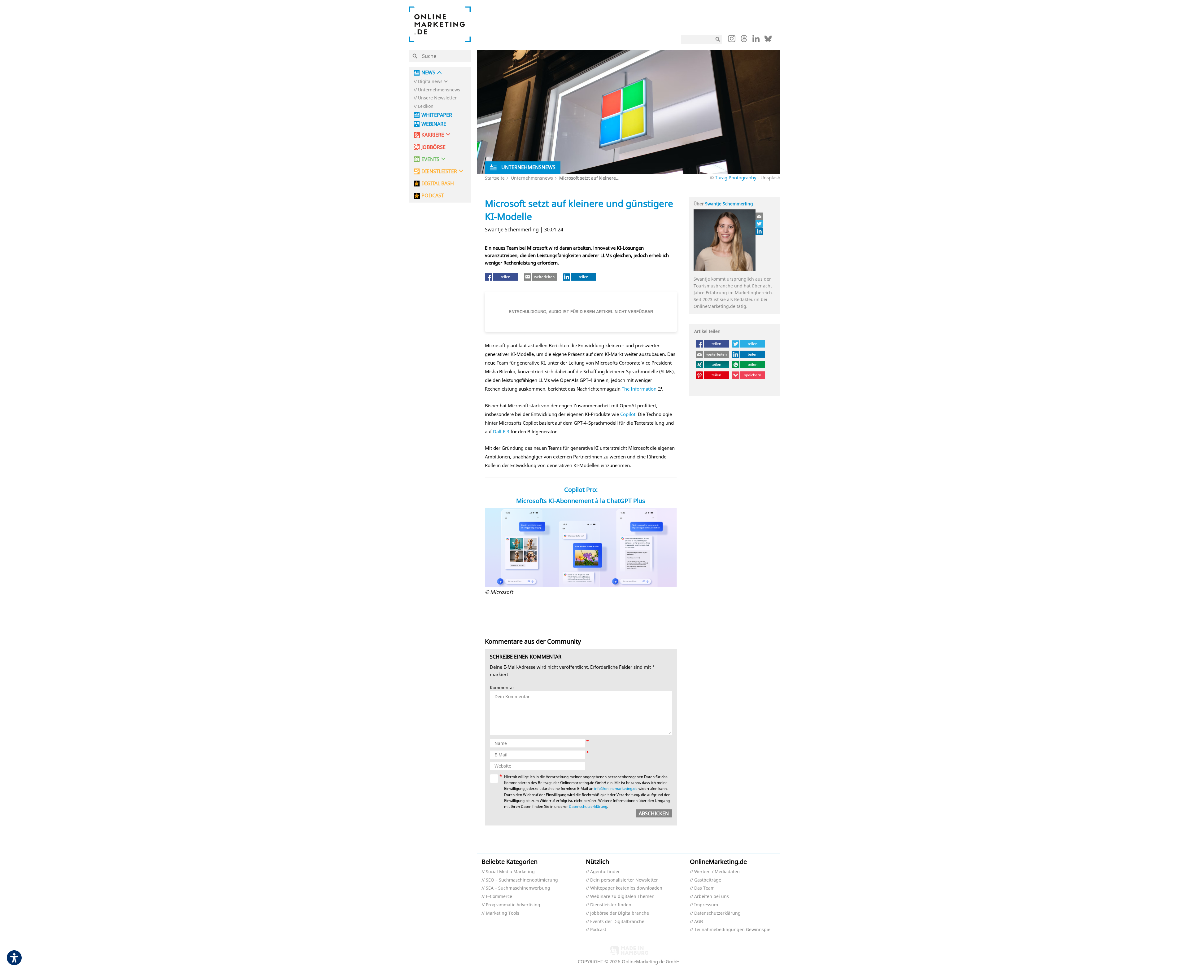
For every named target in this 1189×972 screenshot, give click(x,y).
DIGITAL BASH (437, 183)
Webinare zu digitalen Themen (622, 896)
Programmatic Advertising (513, 905)
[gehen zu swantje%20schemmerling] (760, 223)
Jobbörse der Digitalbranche (619, 913)
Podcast (598, 929)
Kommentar (502, 687)
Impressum (706, 905)
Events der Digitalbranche (617, 921)
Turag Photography (735, 177)
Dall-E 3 (501, 431)
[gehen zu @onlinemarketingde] (743, 40)
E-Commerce (499, 896)
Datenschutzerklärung (588, 806)
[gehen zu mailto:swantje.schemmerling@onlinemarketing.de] (760, 216)
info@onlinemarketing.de (616, 788)
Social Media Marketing (510, 871)
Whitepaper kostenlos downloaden (626, 888)
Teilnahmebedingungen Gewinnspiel (733, 929)
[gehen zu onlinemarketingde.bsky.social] (768, 40)
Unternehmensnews (439, 90)
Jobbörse (433, 147)
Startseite (495, 178)
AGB (698, 921)
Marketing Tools (502, 913)
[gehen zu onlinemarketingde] (731, 40)
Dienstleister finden (610, 905)
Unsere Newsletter (437, 98)
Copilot (627, 414)
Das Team (704, 888)
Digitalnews (430, 81)
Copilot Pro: (581, 489)
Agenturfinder (605, 871)
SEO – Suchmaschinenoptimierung (522, 880)
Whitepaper (436, 115)
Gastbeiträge (707, 880)
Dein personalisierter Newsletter (624, 880)
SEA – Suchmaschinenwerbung (518, 888)
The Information (639, 389)
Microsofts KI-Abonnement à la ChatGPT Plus (580, 501)
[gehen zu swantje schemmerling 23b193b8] (760, 231)
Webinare (433, 124)
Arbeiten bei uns (711, 896)
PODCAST (432, 196)
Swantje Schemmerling (729, 204)
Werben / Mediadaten (717, 871)
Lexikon (425, 106)
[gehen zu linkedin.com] (756, 40)
